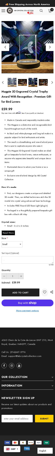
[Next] (49, 47)
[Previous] (5, 47)
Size (5, 238)
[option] (27, 47)
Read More (8, 233)
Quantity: (6, 270)
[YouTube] (19, 365)
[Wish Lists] (44, 292)
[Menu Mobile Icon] (3, 11)
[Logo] (20, 10)
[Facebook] (4, 365)
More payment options (27, 310)
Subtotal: (6, 282)
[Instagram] (11, 365)
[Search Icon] (41, 10)
